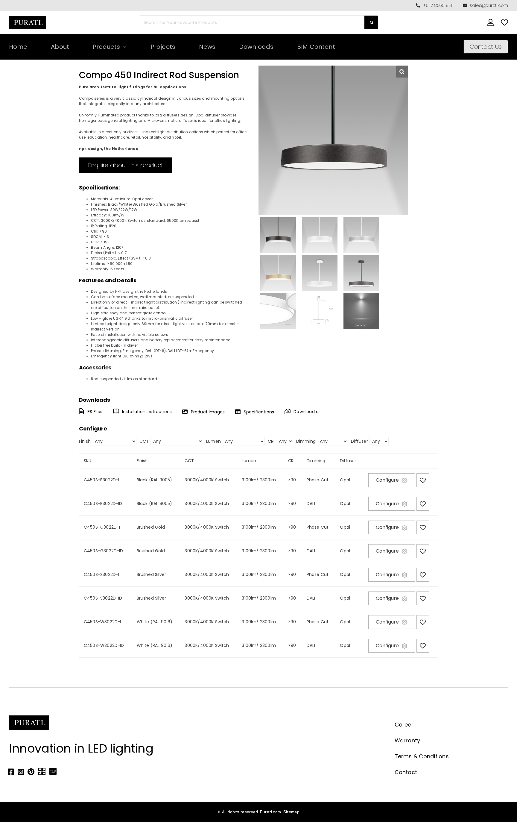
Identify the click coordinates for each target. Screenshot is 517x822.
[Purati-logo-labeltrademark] (27, 17)
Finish (85, 441)
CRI (271, 441)
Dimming (306, 441)
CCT (144, 441)
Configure (387, 480)
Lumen (213, 441)
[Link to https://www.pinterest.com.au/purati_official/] (31, 771)
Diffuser (359, 441)
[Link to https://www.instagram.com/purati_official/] (21, 771)
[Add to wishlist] (422, 480)
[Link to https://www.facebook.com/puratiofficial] (11, 771)
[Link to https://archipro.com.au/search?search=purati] (41, 771)
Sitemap (291, 811)
